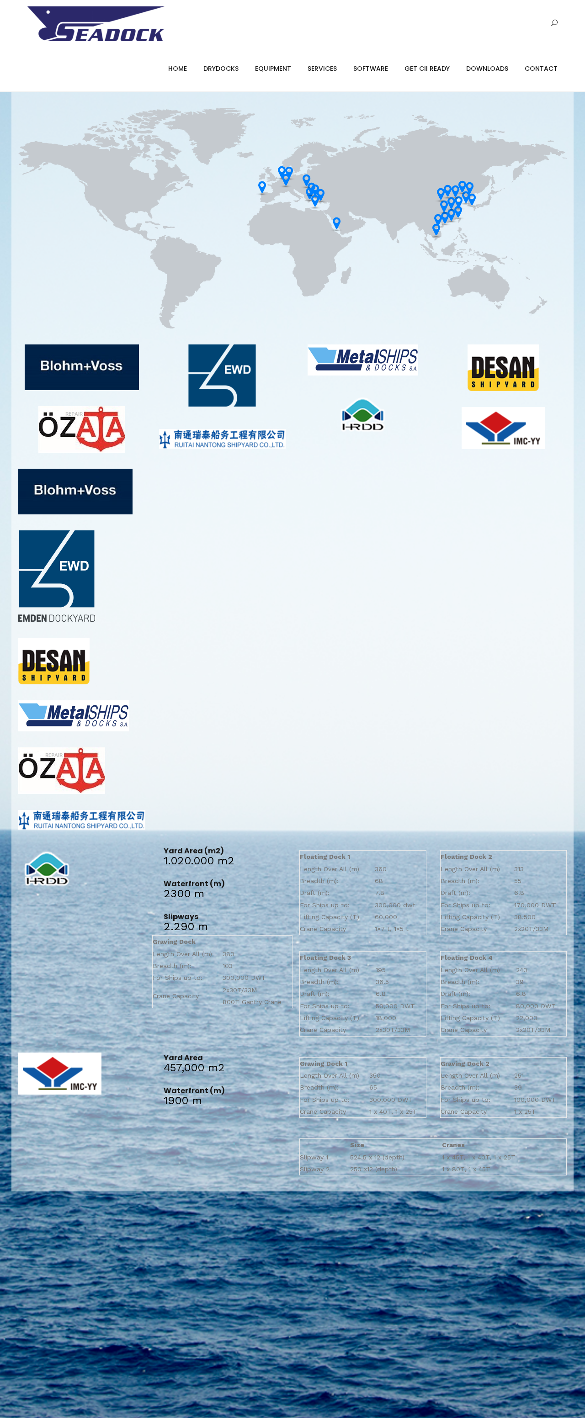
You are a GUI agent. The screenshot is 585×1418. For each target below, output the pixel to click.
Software (370, 68)
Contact (541, 68)
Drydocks (221, 68)
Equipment (273, 68)
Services (322, 68)
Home (177, 68)
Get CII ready (427, 68)
